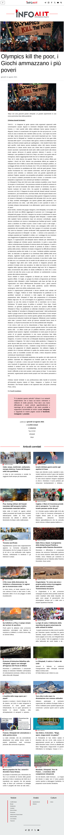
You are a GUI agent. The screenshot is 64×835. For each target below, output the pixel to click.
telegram (46, 409)
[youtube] (57, 2)
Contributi (40, 658)
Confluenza (40, 693)
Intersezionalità (13, 816)
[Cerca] (61, 2)
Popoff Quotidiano (15, 391)
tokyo (32, 437)
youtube (26, 414)
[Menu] (3, 2)
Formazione (12, 812)
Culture (39, 767)
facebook (46, 412)
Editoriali (35, 804)
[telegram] (45, 2)
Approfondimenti (36, 802)
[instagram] (48, 2)
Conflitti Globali (32, 425)
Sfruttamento (13, 806)
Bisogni (11, 804)
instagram (18, 414)
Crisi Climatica (8, 658)
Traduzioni (12, 820)
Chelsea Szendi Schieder (16, 120)
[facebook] (51, 2)
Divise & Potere (13, 810)
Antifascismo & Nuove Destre (16, 814)
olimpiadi (32, 434)
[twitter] (54, 2)
